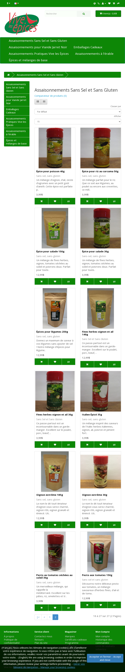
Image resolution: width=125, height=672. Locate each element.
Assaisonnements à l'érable (94, 54)
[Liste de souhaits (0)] (109, 3)
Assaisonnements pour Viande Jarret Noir (38, 47)
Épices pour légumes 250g (52, 331)
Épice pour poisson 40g (50, 171)
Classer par (116, 106)
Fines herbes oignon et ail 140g (97, 333)
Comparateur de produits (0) (51, 95)
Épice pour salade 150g (50, 251)
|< (38, 617)
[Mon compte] (104, 3)
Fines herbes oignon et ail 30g (54, 414)
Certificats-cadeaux (76, 639)
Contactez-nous (43, 636)
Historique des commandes (104, 641)
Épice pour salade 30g (95, 251)
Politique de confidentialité (12, 641)
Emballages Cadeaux (88, 47)
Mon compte (103, 636)
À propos (9, 636)
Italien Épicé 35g (92, 414)
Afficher (117, 116)
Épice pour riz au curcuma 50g (100, 171)
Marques (70, 636)
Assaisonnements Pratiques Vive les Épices (39, 54)
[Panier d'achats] (114, 3)
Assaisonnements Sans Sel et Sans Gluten (38, 41)
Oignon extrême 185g (49, 494)
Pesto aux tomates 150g (97, 575)
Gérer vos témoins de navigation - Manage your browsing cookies (49, 665)
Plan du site (41, 642)
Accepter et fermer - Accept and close (105, 658)
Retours (39, 639)
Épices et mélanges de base (28, 60)
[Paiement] (118, 3)
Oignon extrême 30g (94, 494)
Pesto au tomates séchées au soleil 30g (54, 576)
